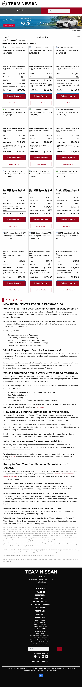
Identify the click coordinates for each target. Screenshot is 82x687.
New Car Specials (40, 624)
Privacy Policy (44, 668)
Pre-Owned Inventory (40, 622)
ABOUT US (40, 589)
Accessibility (22, 668)
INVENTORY (40, 617)
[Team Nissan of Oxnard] (19, 3)
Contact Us (11, 668)
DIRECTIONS (40, 595)
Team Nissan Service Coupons (40, 636)
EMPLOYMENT (40, 598)
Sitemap (40, 614)
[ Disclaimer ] (76, 30)
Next (22, 300)
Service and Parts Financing (40, 642)
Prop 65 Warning (58, 668)
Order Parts (40, 634)
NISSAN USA (40, 611)
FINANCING (40, 592)
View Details (14, 103)
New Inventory (40, 620)
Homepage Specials (40, 626)
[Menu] (77, 4)
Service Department (40, 644)
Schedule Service (40, 632)
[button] (41, 675)
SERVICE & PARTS (40, 629)
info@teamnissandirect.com (41, 579)
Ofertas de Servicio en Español (40, 640)
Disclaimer (40, 608)
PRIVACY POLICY (40, 601)
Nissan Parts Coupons (40, 638)
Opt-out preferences (40, 605)
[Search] (72, 11)
